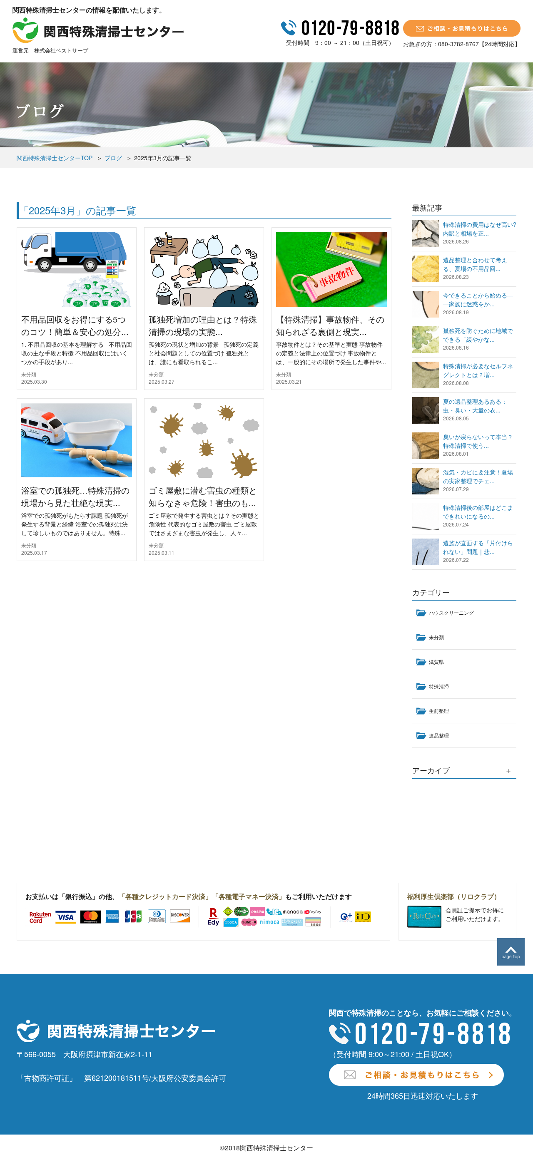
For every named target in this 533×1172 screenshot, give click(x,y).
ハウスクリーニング (451, 612)
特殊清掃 (439, 686)
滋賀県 (436, 661)
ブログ (113, 158)
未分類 (28, 373)
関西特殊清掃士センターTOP (54, 158)
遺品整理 (439, 735)
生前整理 (439, 710)
